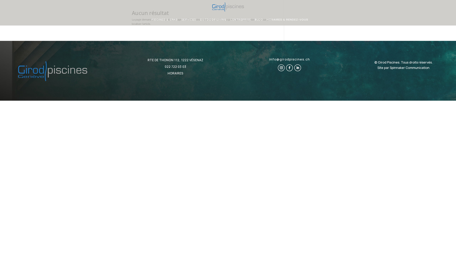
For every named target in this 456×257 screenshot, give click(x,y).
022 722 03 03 (175, 67)
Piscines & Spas (164, 19)
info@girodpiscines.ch (289, 59)
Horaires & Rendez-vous (287, 19)
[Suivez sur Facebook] (289, 67)
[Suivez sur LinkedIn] (297, 67)
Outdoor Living (213, 19)
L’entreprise (240, 19)
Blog (259, 19)
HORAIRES (175, 73)
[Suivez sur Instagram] (281, 67)
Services (188, 19)
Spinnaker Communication (409, 67)
